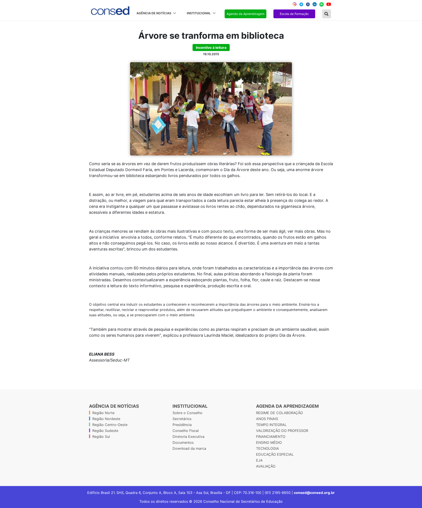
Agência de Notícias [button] (154, 13)
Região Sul (101, 436)
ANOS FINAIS (267, 419)
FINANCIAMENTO (270, 436)
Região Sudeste (105, 430)
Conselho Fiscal (186, 430)
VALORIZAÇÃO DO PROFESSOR (282, 430)
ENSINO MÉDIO (269, 442)
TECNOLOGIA (267, 448)
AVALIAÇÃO (265, 466)
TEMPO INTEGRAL (271, 424)
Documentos (183, 442)
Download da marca (189, 448)
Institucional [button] (199, 13)
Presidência (182, 424)
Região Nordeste (106, 419)
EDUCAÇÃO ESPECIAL (275, 454)
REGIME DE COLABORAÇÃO (279, 413)
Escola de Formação (294, 14)
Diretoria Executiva (188, 436)
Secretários (182, 419)
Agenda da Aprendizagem (245, 14)
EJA (259, 460)
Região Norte (103, 413)
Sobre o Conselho (187, 413)
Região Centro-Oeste (109, 424)
